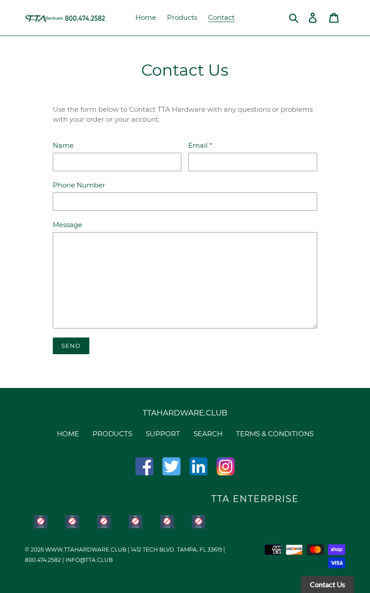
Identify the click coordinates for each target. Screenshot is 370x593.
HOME (68, 433)
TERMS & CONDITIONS (275, 433)
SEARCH (208, 433)
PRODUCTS (112, 433)
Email (200, 145)
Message (67, 224)
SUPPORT (163, 433)
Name (63, 145)
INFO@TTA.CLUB (89, 560)
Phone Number (79, 185)
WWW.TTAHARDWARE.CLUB (85, 549)
